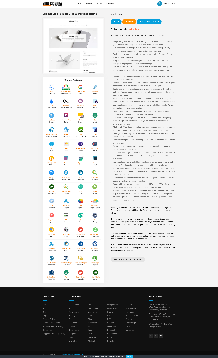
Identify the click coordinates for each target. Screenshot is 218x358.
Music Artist (112, 308)
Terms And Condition (51, 323)
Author (72, 308)
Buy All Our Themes (149, 22)
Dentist (72, 337)
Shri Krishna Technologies (73, 354)
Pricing (99, 3)
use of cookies (119, 356)
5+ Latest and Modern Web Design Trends (160, 325)
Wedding (130, 330)
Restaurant (130, 312)
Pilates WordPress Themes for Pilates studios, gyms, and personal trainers (162, 317)
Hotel (90, 326)
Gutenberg (92, 323)
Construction (74, 330)
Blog (44, 312)
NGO (109, 319)
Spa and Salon (132, 316)
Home (78, 3)
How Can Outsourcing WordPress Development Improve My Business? (159, 307)
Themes (88, 3)
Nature (110, 312)
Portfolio (110, 341)
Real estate (74, 305)
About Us (46, 308)
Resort (129, 305)
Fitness (91, 319)
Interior (91, 330)
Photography (112, 334)
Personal (111, 330)
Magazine (92, 337)
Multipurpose (112, 305)
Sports (129, 319)
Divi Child (73, 341)
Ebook (90, 305)
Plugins (110, 337)
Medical (91, 341)
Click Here (134, 29)
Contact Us (47, 330)
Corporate (73, 334)
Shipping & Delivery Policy (54, 334)
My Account (169, 3)
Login (45, 316)
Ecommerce (93, 308)
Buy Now (129, 22)
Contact (110, 3)
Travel (128, 326)
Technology (131, 323)
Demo (116, 22)
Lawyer (91, 334)
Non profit (111, 323)
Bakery (72, 316)
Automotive (74, 312)
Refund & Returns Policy (53, 326)
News (109, 316)
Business (73, 323)
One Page (111, 326)
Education (92, 312)
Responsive (131, 308)
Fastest (91, 316)
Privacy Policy (49, 319)
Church (72, 326)
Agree (129, 356)
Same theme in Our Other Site (128, 259)
